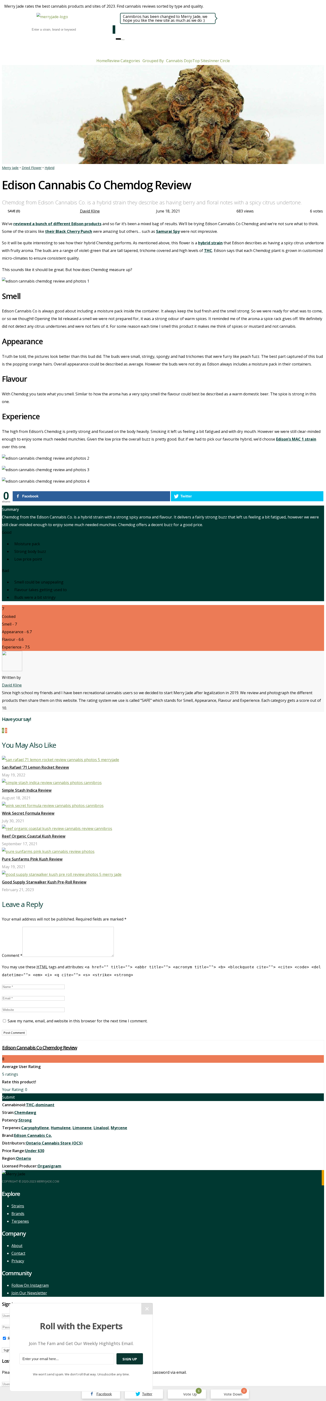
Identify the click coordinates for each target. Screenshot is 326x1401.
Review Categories (123, 61)
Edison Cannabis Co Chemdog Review (39, 1047)
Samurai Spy (168, 231)
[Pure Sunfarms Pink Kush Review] (48, 851)
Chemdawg (25, 1112)
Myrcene (119, 1127)
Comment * (12, 955)
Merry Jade (10, 167)
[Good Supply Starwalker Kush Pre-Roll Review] (61, 874)
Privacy (17, 1261)
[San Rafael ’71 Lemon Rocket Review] (60, 759)
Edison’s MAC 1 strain (296, 439)
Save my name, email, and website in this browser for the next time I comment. (77, 1021)
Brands (17, 1213)
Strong (25, 1120)
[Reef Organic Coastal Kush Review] (57, 828)
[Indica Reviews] (122, 38)
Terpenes (20, 1221)
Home (101, 61)
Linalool (101, 1127)
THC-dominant (40, 1104)
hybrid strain (210, 242)
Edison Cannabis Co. (33, 1135)
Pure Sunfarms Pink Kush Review (32, 859)
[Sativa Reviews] (123, 38)
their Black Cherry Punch (68, 231)
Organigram (49, 1166)
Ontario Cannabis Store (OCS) (54, 1143)
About (16, 1245)
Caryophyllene (35, 1127)
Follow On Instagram (30, 1285)
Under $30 (34, 1150)
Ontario (23, 1158)
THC (208, 250)
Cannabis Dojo (179, 61)
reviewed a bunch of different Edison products (57, 223)
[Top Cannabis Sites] (124, 38)
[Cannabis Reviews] (121, 38)
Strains (17, 1206)
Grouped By (153, 61)
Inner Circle (219, 61)
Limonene (82, 1127)
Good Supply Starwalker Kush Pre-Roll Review (44, 882)
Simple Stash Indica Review (27, 790)
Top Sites (200, 61)
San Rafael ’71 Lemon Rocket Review (35, 767)
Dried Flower (32, 167)
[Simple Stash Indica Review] (52, 782)
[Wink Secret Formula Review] (53, 805)
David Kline (90, 211)
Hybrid (49, 167)
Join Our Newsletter (29, 1293)
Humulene (61, 1127)
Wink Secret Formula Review (28, 813)
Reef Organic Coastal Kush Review (33, 836)
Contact (18, 1253)
